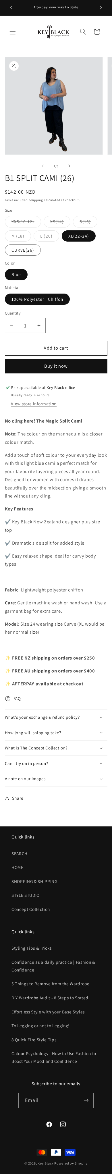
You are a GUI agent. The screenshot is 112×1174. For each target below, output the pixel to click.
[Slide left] (42, 166)
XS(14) (60, 222)
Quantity (13, 313)
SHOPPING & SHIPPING (34, 881)
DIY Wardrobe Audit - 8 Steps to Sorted (49, 997)
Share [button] (18, 798)
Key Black (45, 1163)
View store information (34, 403)
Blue (16, 274)
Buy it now (56, 366)
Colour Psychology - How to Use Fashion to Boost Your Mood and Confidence (53, 1057)
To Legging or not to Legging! (40, 1025)
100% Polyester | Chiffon (37, 299)
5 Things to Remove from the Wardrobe (50, 983)
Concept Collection (30, 909)
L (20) (49, 237)
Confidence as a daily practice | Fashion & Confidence (53, 966)
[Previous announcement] (11, 7)
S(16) (88, 222)
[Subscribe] (86, 1100)
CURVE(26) (22, 250)
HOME (17, 867)
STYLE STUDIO (25, 895)
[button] (13, 31)
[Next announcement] (101, 7)
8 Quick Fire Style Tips (33, 1039)
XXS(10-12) (26, 222)
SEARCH (19, 853)
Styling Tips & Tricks (31, 948)
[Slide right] (69, 166)
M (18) (21, 237)
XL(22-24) (78, 236)
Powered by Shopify (71, 1163)
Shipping (36, 200)
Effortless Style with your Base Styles (48, 1012)
